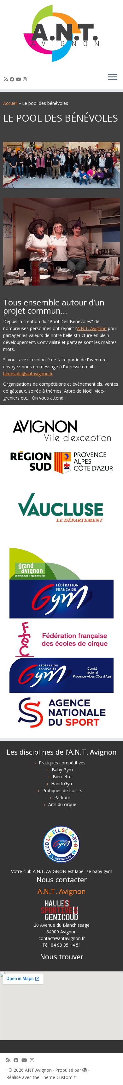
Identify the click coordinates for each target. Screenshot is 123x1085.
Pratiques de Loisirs (62, 790)
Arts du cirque (62, 804)
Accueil (10, 103)
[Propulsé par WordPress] (84, 1069)
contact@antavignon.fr (61, 938)
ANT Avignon (38, 1070)
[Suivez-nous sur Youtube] (19, 79)
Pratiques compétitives (62, 763)
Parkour (62, 797)
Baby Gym (62, 770)
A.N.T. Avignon (92, 328)
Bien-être (62, 777)
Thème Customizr (59, 1077)
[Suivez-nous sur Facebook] (13, 79)
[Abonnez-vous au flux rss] (7, 79)
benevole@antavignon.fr (28, 374)
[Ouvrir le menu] (112, 77)
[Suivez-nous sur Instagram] (26, 79)
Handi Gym (62, 784)
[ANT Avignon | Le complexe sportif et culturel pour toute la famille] (61, 33)
